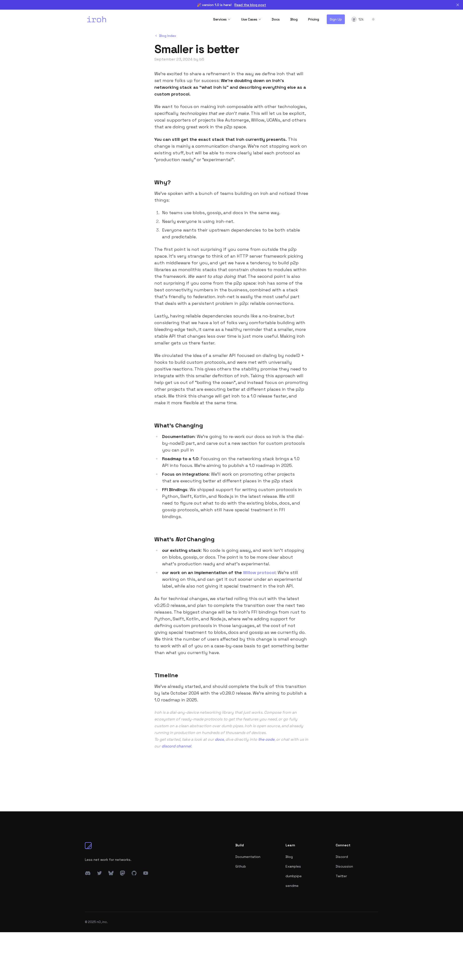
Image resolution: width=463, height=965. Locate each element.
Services (220, 19)
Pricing (313, 19)
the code (266, 739)
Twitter (341, 876)
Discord (342, 857)
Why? (162, 182)
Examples (293, 866)
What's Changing (178, 425)
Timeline (166, 675)
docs (219, 739)
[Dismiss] (457, 5)
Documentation (247, 857)
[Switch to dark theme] (373, 19)
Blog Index (167, 36)
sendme (292, 885)
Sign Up (336, 19)
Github (240, 866)
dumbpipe (294, 876)
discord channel (176, 746)
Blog (294, 19)
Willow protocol (259, 572)
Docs (276, 19)
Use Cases (249, 19)
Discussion (344, 866)
